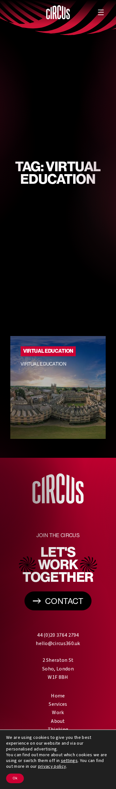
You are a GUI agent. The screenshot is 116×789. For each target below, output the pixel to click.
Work (58, 712)
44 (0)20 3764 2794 (58, 635)
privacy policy (52, 766)
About (58, 721)
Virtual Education (48, 351)
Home (58, 695)
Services (58, 704)
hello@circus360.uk (58, 643)
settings (69, 761)
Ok (15, 778)
